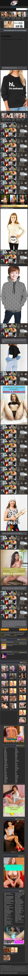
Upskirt (16, 779)
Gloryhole (6, 778)
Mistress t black (17, 898)
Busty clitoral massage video (12, 701)
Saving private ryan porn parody (22, 708)
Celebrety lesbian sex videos (19, 894)
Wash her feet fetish (7, 893)
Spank (16, 773)
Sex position (17, 768)
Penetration (17, 761)
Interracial (5, 781)
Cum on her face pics (18, 899)
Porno (16, 764)
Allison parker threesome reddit (13, 18)
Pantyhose (16, 760)
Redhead (16, 767)
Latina (16, 748)
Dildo (5, 766)
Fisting (5, 774)
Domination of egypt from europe (4, 119)
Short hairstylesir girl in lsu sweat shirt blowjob (8, 912)
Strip (16, 774)
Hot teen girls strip (18, 914)
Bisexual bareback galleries (8, 898)
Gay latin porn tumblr (22, 715)
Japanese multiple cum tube (19, 910)
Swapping (16, 775)
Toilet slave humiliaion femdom (22, 693)
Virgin (16, 781)
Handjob (5, 779)
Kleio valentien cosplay (3, 18)
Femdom (5, 772)
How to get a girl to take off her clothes (6, 961)
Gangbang (6, 777)
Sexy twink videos (7, 902)
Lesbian (16, 749)
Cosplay (5, 763)
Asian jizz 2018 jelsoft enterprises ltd (18, 913)
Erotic (5, 770)
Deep (16, 782)
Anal (5, 748)
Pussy (16, 766)
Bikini (5, 754)
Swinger (16, 776)
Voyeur (5, 782)
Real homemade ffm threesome (4, 671)
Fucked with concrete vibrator (9, 900)
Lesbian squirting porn (18, 903)
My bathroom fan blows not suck (14, 953)
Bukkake (5, 759)
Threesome (17, 777)
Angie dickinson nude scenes (19, 915)
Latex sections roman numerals (22, 671)
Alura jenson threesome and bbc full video (18, 18)
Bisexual (5, 755)
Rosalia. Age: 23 (14, 851)
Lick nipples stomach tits (8, 910)
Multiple (16, 755)
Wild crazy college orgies (18, 119)
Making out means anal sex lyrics (4, 686)
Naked (16, 756)
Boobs (5, 757)
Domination (6, 767)
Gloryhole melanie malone (19, 902)
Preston (2, 651)
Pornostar (16, 765)
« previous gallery (5, 629)
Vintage (16, 780)
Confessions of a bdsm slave (9, 901)
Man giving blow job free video (4, 701)
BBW (5, 750)
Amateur (5, 747)
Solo (16, 772)
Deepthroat (6, 765)
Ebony (5, 769)
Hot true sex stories (23, 18)
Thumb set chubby (18, 909)
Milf (16, 754)
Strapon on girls (6, 909)
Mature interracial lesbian (19, 901)
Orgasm (16, 757)
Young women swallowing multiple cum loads (19, 917)
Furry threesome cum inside (8, 907)
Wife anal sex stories (8, 18)
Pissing (16, 763)
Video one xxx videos (22, 119)
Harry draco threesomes (19, 908)
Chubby (5, 761)
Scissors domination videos (8, 897)
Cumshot (5, 764)
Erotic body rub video (18, 895)
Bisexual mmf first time (22, 700)
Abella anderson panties (13, 119)
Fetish (5, 773)
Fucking (5, 775)
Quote (26, 652)
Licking (16, 750)
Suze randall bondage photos (9, 896)
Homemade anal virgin (12, 686)
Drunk (5, 768)
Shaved (16, 769)
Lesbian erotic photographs (21, 679)
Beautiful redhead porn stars (22, 723)
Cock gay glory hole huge (19, 922)
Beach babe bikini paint (19, 907)
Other (16, 759)
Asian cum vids (6, 908)
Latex (16, 747)
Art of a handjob (17, 896)
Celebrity (5, 760)
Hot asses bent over (7, 899)
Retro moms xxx (17, 904)
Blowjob (5, 636)
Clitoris (5, 762)
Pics (15, 762)
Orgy (16, 758)
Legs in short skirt (18, 906)
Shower (16, 770)
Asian (5, 749)
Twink (16, 778)
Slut (15, 771)
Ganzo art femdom (7, 917)
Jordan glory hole (18, 911)
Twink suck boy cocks (7, 922)
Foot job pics (6, 914)
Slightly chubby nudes (18, 900)
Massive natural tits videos (12, 709)
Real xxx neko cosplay (8, 905)
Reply (23, 652)
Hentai (5, 780)
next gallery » (23, 629)
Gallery (5, 776)
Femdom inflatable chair (8, 119)
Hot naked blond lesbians (19, 905)
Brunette (5, 758)
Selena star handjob (18, 918)
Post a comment (3, 639)
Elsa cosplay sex (7, 906)
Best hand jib (17, 897)
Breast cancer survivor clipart (12, 671)
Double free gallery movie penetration (13, 694)
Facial (5, 771)
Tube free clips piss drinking (19, 893)
